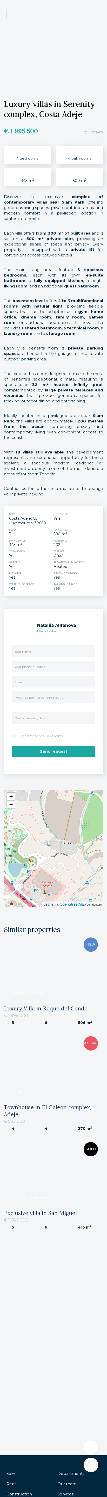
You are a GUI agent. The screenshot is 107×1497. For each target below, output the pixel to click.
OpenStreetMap (73, 904)
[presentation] (10, 72)
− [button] (11, 804)
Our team (67, 1483)
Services (65, 1494)
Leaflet (49, 904)
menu (97, 14)
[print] (91, 1465)
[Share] (91, 1447)
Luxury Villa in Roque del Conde (46, 1008)
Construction (19, 1494)
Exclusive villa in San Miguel (40, 1213)
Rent (11, 1483)
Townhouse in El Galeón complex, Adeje (47, 1111)
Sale (10, 1473)
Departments (70, 1473)
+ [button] (11, 796)
